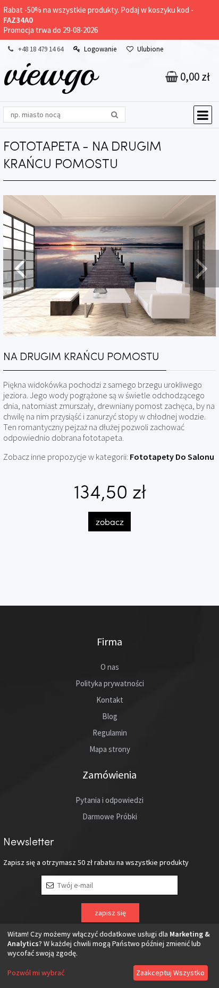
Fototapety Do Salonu (172, 456)
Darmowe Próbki (109, 816)
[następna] (200, 267)
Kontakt (109, 700)
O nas (109, 667)
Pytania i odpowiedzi (109, 800)
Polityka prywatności (109, 683)
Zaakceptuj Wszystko (170, 972)
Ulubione (150, 49)
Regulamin (109, 733)
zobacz (110, 521)
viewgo (49, 72)
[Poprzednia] (18, 267)
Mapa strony (109, 749)
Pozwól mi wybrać (35, 972)
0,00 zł (194, 76)
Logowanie (100, 49)
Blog (109, 716)
